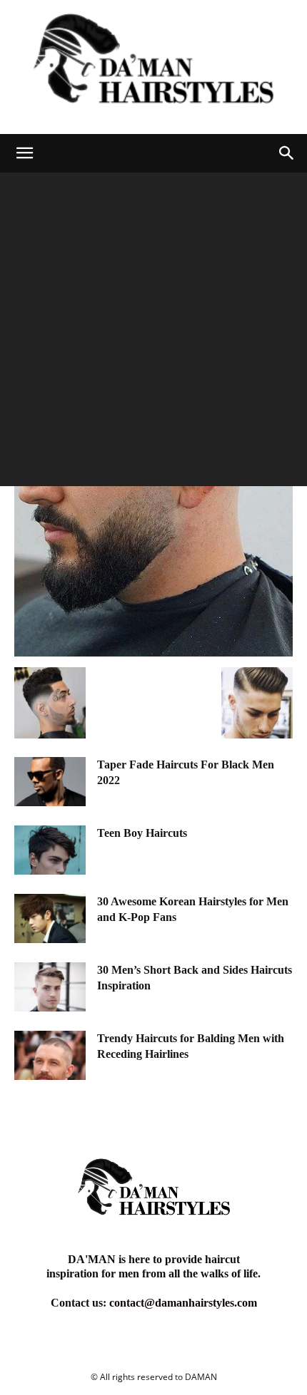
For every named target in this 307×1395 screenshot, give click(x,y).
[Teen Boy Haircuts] (50, 850)
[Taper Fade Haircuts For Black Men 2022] (50, 781)
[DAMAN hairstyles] (153, 67)
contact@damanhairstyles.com (183, 1303)
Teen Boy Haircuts (142, 833)
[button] (24, 153)
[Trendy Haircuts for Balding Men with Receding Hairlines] (50, 1055)
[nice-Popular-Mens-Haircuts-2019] (153, 653)
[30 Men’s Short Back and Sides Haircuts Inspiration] (50, 986)
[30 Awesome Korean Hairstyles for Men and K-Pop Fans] (50, 918)
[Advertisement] (153, 333)
